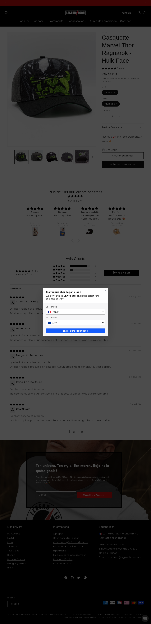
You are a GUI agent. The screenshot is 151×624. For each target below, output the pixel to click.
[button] (75, 312)
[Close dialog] (105, 290)
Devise (53, 317)
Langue (53, 307)
